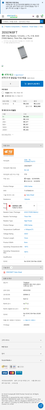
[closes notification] (42, 2)
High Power (28, 221)
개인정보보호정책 (7, 380)
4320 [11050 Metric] (31, 212)
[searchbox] (21, 21)
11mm (26, 238)
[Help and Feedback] (40, 405)
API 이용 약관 (6, 383)
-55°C (26, 247)
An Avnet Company (8, 394)
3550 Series (28, 186)
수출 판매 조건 (35, 380)
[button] (3, 16)
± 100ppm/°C (28, 229)
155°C (26, 252)
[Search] (41, 21)
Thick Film (27, 216)
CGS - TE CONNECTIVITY (29, 160)
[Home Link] (16, 16)
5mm (26, 242)
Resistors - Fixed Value (29, 26)
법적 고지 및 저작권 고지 (22, 380)
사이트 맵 (15, 383)
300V (26, 234)
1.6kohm (27, 199)
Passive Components (12, 26)
